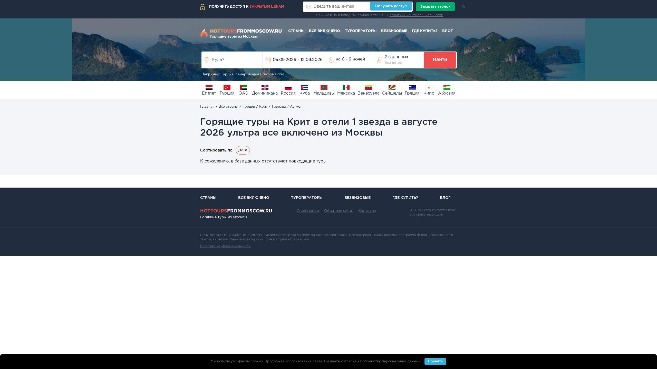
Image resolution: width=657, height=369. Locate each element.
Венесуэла (369, 93)
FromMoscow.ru (236, 211)
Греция (412, 93)
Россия (288, 93)
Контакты (367, 210)
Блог (447, 31)
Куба (304, 93)
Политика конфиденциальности (225, 246)
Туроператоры (360, 31)
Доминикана (265, 93)
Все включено (253, 197)
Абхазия (447, 93)
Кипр (428, 93)
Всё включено (324, 31)
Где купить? (425, 31)
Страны (296, 31)
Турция (227, 93)
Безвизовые (394, 31)
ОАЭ (243, 93)
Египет (209, 93)
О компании (308, 210)
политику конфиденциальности (416, 15)
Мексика (346, 93)
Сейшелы (392, 93)
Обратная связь (338, 210)
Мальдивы (324, 93)
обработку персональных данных (391, 361)
